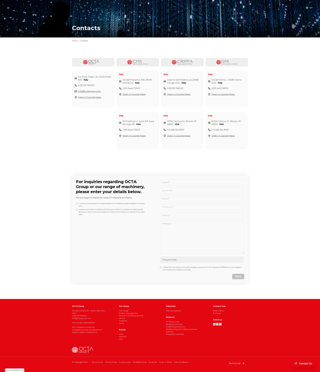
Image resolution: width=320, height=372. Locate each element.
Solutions (123, 321)
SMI (120, 339)
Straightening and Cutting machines (181, 329)
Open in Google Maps (89, 97)
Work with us (218, 311)
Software (170, 332)
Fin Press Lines (172, 322)
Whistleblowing (139, 362)
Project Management (128, 313)
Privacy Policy (111, 362)
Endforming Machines (175, 327)
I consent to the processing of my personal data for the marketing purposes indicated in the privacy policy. (112, 205)
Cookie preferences (14, 370)
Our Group (123, 311)
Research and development (131, 316)
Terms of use (97, 362)
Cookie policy (125, 362)
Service (122, 318)
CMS (121, 334)
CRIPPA (122, 337)
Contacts (217, 313)
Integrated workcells (175, 334)
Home (75, 41)
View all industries (173, 311)
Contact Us (305, 363)
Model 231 (152, 362)
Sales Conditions (181, 362)
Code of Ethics (165, 362)
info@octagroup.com (89, 91)
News (121, 323)
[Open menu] (8, 8)
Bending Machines (174, 324)
